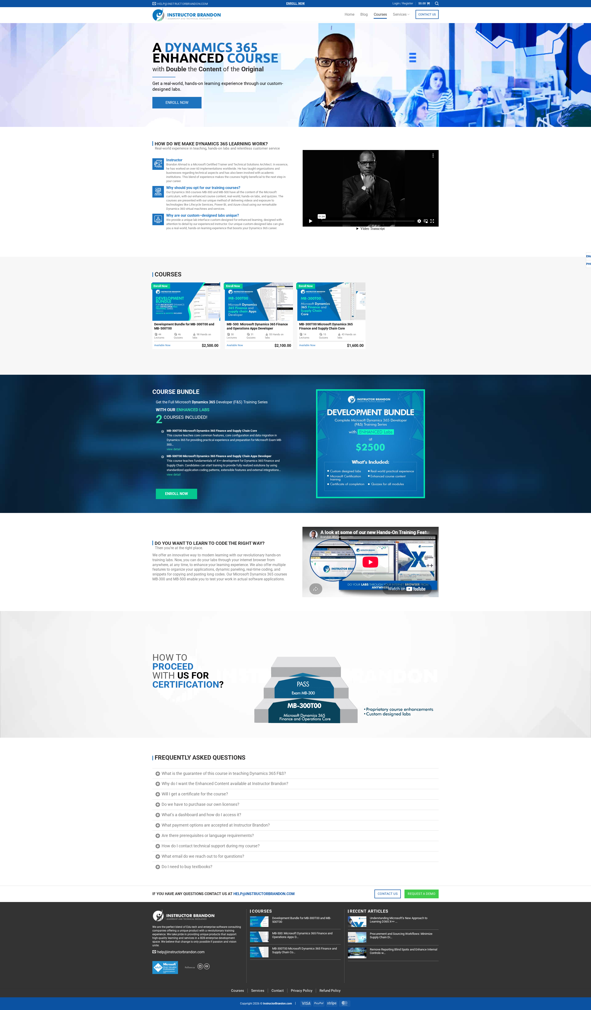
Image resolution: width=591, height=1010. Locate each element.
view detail (174, 449)
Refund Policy (330, 991)
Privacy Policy (301, 991)
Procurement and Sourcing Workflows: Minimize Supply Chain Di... (401, 935)
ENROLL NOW (177, 102)
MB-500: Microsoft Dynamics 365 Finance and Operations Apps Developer (257, 326)
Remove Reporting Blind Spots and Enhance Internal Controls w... (403, 951)
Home (349, 14)
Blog (364, 14)
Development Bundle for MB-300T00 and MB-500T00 (184, 326)
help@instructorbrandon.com (264, 894)
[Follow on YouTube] (207, 966)
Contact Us (427, 14)
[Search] (437, 3)
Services (400, 14)
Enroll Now (295, 3)
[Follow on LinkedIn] (200, 966)
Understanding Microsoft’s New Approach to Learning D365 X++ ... (398, 919)
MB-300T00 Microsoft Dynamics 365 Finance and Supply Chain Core (326, 326)
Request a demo (421, 894)
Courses (380, 14)
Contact (277, 991)
